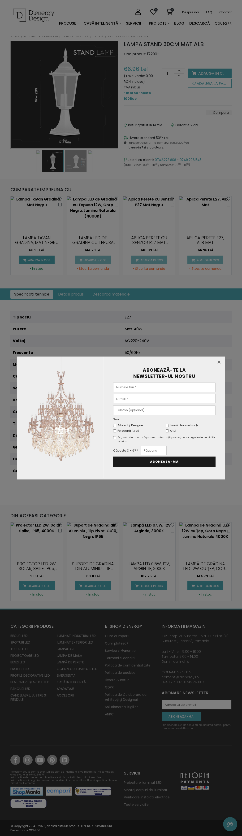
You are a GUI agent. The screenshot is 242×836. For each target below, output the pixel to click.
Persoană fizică (128, 431)
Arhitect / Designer (130, 425)
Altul (173, 431)
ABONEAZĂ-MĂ (164, 461)
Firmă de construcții (184, 425)
